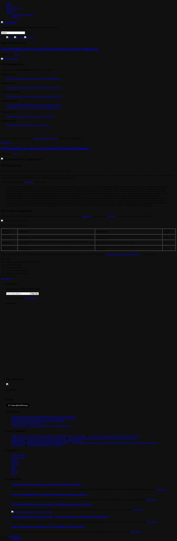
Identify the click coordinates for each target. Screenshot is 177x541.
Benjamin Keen (17, 441)
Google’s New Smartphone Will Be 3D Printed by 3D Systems (114, 436)
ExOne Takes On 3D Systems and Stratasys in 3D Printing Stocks (33, 107)
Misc (13, 467)
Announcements (18, 458)
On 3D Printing (14, 536)
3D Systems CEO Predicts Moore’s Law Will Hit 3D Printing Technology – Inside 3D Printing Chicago (114, 443)
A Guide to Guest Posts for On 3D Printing (45, 445)
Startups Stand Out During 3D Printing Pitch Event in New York (37, 421)
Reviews (15, 472)
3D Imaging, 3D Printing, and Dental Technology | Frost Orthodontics (40, 443)
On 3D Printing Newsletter (22, 15)
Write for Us (11, 10)
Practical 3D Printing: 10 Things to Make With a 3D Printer (30, 116)
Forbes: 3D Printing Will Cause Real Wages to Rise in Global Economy (49, 494)
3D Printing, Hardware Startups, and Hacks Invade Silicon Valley (46, 484)
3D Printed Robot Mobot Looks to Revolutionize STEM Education (33, 105)
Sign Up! (34, 294)
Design (14, 460)
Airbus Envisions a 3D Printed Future (26, 423)
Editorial (14, 462)
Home (8, 3)
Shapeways (112, 216)
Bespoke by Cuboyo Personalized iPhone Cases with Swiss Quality (55, 441)
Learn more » (30, 298)
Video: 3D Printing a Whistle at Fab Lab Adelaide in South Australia (48, 527)
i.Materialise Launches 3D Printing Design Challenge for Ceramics (33, 87)
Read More (5, 143)
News (17, 54)
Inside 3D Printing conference (46, 138)
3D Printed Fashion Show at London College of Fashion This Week (34, 96)
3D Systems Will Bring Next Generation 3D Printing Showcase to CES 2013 (51, 504)
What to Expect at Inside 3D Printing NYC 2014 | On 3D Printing (38, 438)
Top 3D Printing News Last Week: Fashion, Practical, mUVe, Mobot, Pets (49, 49)
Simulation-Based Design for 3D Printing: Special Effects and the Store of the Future (103, 438)
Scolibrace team (17, 445)
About (8, 12)
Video (8, 5)
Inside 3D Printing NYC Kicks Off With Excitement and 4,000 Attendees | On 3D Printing (48, 436)
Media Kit (15, 17)
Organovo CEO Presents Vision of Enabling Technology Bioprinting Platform (43, 416)
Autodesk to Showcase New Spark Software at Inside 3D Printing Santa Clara (43, 419)
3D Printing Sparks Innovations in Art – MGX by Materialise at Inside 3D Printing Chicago (60, 517)
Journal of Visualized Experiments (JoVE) (123, 254)
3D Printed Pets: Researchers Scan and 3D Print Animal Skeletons (33, 79)
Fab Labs (15, 465)
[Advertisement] (25, 323)
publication (28, 182)
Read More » (161, 489)
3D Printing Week (13, 8)
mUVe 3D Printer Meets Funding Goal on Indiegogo (27, 125)
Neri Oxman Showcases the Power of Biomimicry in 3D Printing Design (41, 426)
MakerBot (86, 216)
